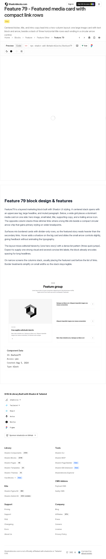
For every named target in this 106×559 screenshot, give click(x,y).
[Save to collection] (94, 37)
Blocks (18, 37)
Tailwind (14, 405)
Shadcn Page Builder (63, 463)
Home (7, 37)
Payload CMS (60, 486)
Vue (85, 46)
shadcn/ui (14, 400)
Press (57, 519)
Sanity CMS (59, 491)
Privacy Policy (61, 534)
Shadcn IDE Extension (64, 468)
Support (7, 514)
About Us (8, 534)
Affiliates (59, 514)
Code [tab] (18, 46)
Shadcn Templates (12, 468)
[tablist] (14, 46)
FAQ (6, 519)
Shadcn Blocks (10, 458)
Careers (58, 524)
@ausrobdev (86, 553)
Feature (28, 37)
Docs (6, 529)
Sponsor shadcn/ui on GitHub (21, 435)
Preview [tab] (10, 46)
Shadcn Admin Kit (11, 496)
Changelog (8, 524)
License (58, 529)
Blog (57, 509)
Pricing (7, 509)
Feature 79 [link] (59, 37)
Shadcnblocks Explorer (64, 473)
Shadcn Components (13, 453)
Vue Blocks (9, 478)
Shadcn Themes (11, 473)
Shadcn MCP (60, 458)
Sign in (71, 4)
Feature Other (43, 37)
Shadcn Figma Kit (11, 491)
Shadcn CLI (59, 453)
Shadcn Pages (10, 463)
